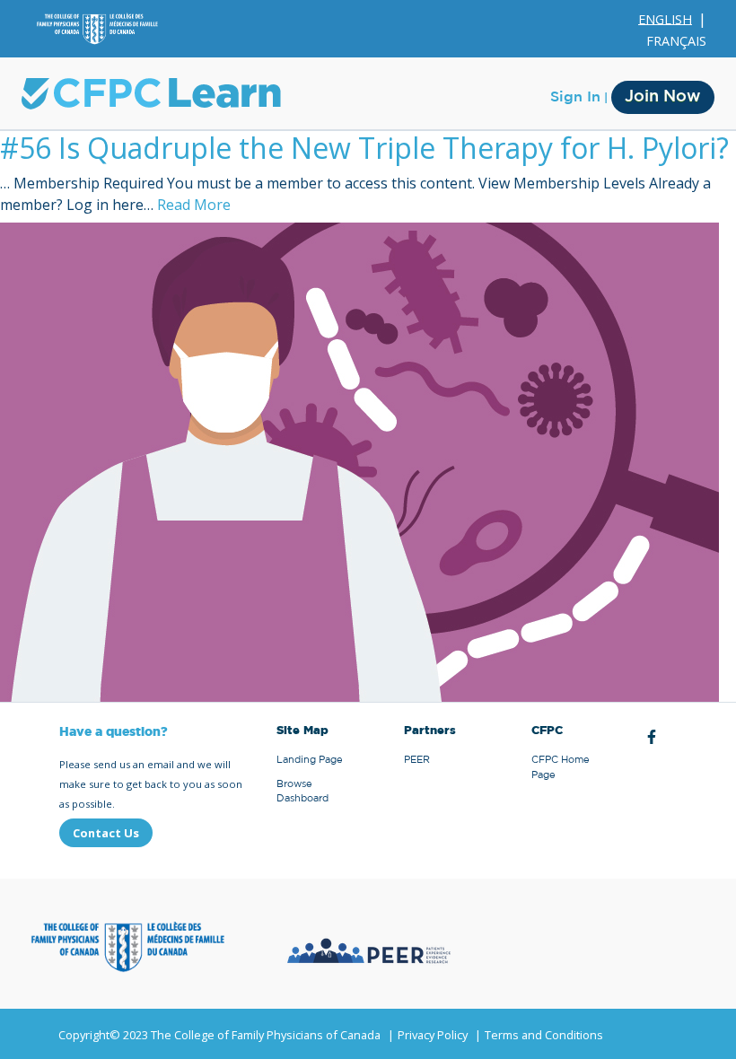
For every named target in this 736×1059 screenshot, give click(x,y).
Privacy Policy (433, 1035)
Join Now (663, 97)
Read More (194, 204)
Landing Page (309, 760)
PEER (417, 760)
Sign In (575, 97)
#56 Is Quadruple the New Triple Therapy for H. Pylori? (364, 147)
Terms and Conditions (544, 1035)
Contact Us (106, 833)
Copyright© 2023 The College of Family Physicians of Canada (219, 1035)
